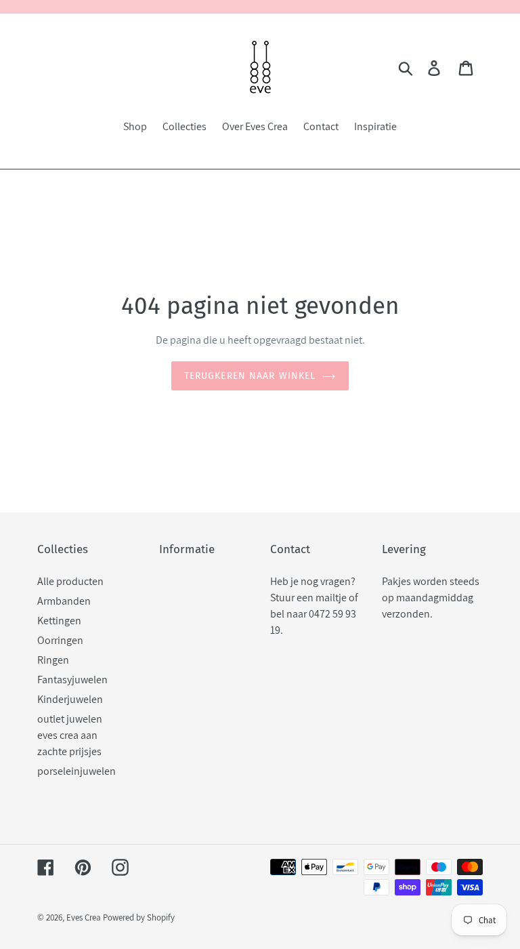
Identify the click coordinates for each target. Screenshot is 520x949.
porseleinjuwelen (76, 771)
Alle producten (70, 581)
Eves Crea (83, 917)
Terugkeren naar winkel (250, 376)
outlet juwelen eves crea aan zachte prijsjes (69, 735)
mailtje (331, 597)
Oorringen (60, 640)
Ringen (53, 660)
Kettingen (59, 620)
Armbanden (64, 601)
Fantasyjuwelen (72, 679)
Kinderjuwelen (70, 699)
